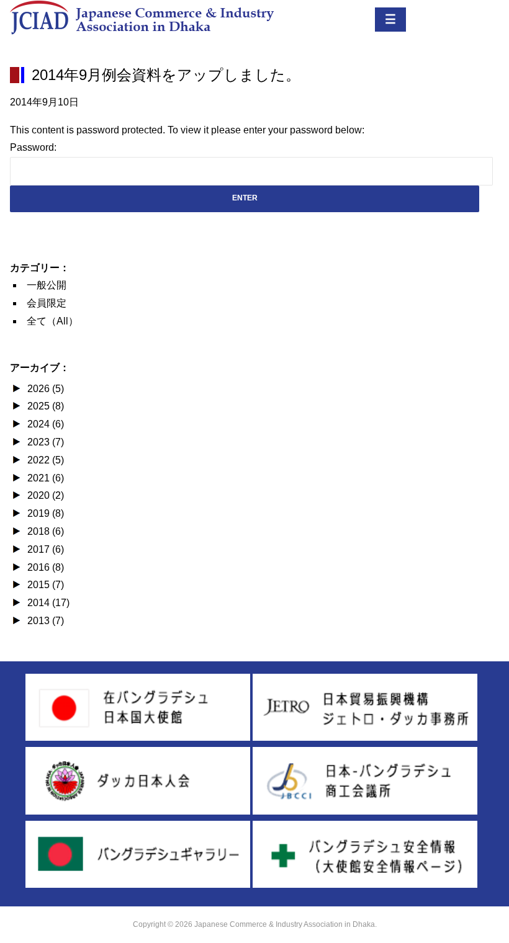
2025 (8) (45, 406)
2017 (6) (45, 549)
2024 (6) (45, 424)
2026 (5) (45, 388)
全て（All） (52, 321)
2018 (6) (45, 531)
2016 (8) (45, 567)
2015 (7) (45, 584)
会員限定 (46, 303)
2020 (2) (45, 495)
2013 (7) (45, 620)
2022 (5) (45, 460)
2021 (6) (45, 478)
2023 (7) (45, 442)
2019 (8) (45, 513)
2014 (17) (48, 602)
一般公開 (46, 285)
